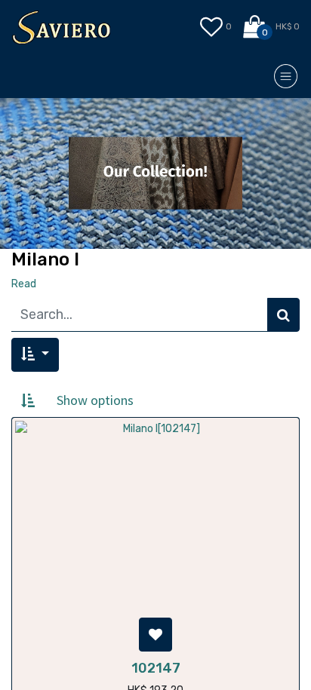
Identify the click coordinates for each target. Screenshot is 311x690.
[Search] (283, 315)
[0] (255, 27)
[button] (35, 355)
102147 (155, 668)
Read (23, 284)
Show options (95, 400)
